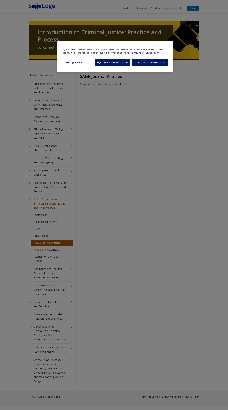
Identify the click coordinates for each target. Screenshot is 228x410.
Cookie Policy (152, 52)
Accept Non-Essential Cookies (150, 62)
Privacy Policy (138, 52)
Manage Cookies (75, 62)
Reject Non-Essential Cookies (112, 62)
